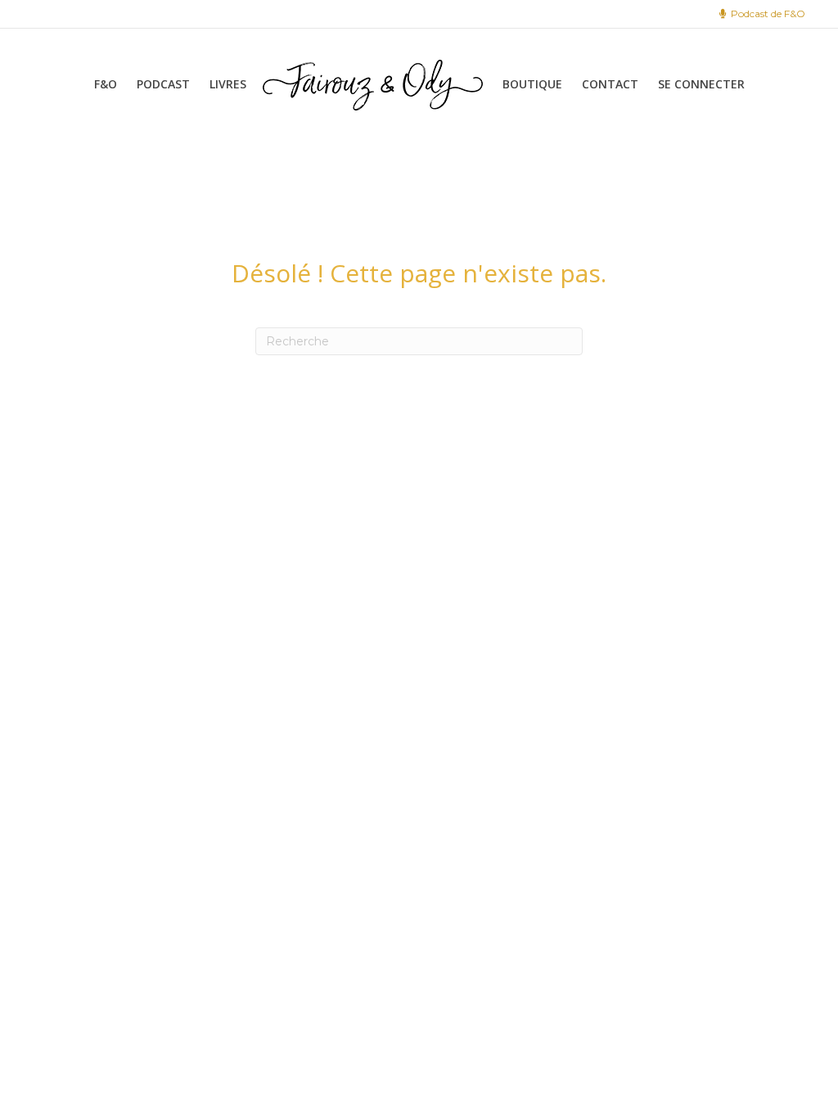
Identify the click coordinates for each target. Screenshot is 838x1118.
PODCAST (163, 84)
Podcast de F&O (766, 13)
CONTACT (610, 84)
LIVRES (228, 84)
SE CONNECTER (701, 84)
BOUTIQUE (532, 84)
